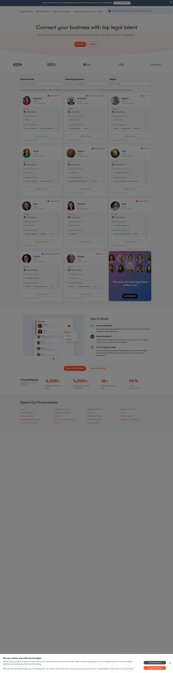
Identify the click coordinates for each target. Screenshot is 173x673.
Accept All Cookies (154, 668)
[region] (86, 663)
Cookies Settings (155, 662)
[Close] (170, 663)
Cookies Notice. (128, 669)
